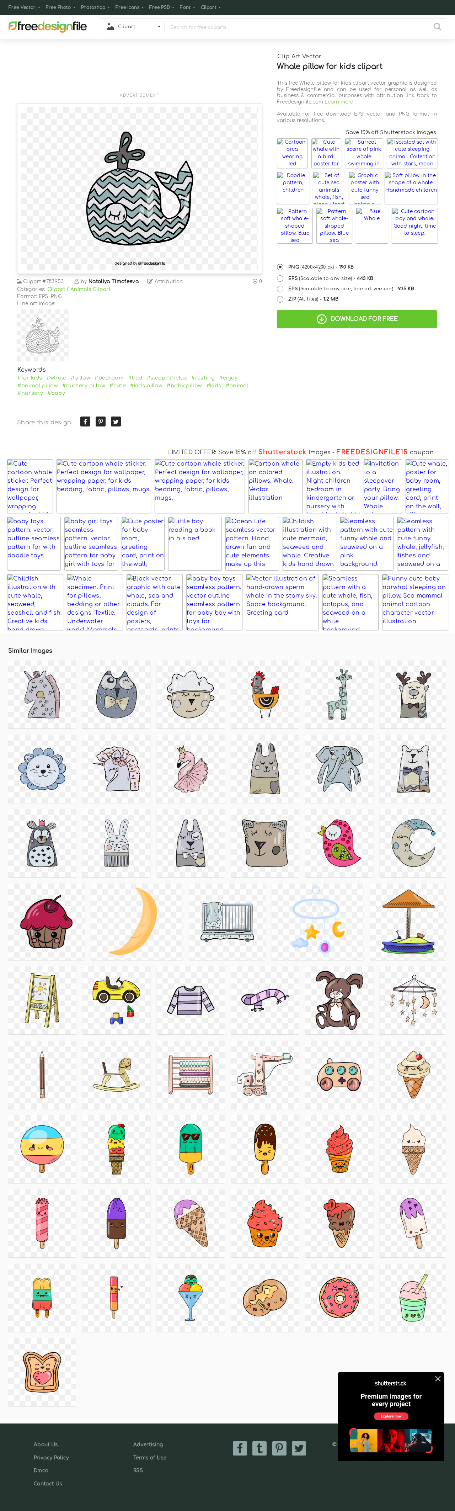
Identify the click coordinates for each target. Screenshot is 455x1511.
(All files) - (313, 299)
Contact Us (48, 1483)
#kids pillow (146, 385)
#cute (117, 385)
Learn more (339, 102)
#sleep (156, 378)
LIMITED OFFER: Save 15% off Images (249, 452)
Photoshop (93, 7)
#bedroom (109, 378)
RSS (138, 1470)
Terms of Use (149, 1457)
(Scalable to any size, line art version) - (351, 288)
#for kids (29, 378)
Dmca (41, 1470)
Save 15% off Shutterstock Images (391, 132)
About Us (46, 1444)
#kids (214, 385)
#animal (237, 385)
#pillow (80, 378)
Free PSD (159, 7)
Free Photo (58, 7)
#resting (203, 378)
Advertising (148, 1444)
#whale (56, 378)
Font (185, 7)
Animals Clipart (90, 289)
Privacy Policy (51, 1457)
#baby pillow (184, 385)
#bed (135, 378)
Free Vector (22, 7)
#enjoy (228, 378)
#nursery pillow (83, 385)
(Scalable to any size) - (330, 278)
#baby (56, 393)
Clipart (208, 7)
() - (321, 267)
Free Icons (127, 7)
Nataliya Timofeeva (114, 281)
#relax (178, 378)
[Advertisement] (139, 70)
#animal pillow (37, 385)
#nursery (30, 393)
